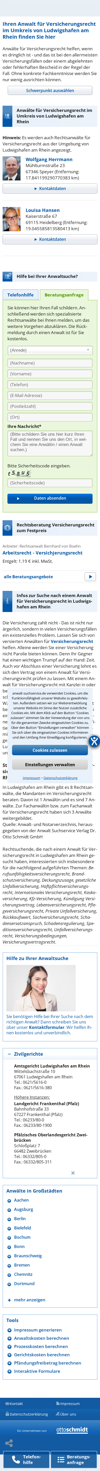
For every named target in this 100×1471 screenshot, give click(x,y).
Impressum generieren (38, 1330)
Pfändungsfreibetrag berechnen (47, 1363)
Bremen (22, 1265)
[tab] (49, 90)
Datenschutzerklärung (60, 777)
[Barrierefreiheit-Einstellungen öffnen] (94, 741)
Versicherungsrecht (72, 641)
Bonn (19, 1246)
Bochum (22, 1237)
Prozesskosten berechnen (41, 1346)
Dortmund (24, 1283)
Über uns (68, 1414)
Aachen (21, 1200)
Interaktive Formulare (37, 1371)
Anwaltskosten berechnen (41, 1338)
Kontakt (16, 1403)
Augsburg (23, 1209)
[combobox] (50, 350)
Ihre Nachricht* (24, 426)
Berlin (20, 1218)
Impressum (31, 777)
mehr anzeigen (29, 1300)
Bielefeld (22, 1228)
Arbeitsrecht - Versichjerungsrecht (43, 553)
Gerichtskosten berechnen (42, 1355)
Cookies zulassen (50, 750)
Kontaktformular (46, 1027)
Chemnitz (23, 1274)
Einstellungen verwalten (50, 764)
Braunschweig (28, 1256)
